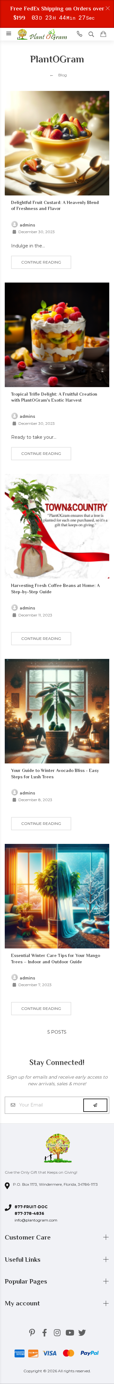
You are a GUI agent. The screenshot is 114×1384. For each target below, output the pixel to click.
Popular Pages (27, 1281)
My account (23, 1303)
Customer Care (28, 1237)
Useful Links (23, 1259)
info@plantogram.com (36, 1220)
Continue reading (41, 262)
